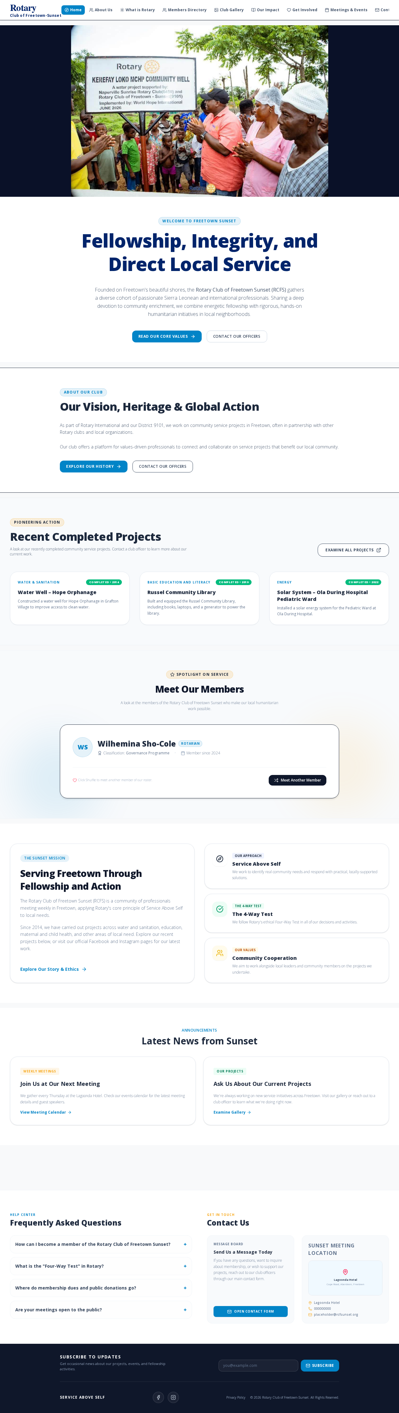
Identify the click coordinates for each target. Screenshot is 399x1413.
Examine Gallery (230, 1112)
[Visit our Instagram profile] (173, 1397)
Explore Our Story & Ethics (49, 969)
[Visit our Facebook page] (158, 1397)
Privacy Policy (235, 1397)
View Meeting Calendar (43, 1112)
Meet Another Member (301, 780)
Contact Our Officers (237, 336)
